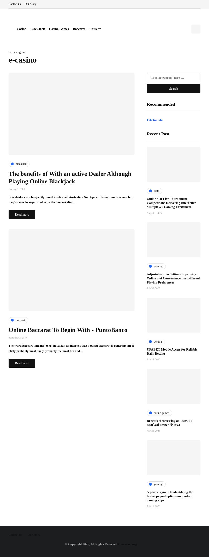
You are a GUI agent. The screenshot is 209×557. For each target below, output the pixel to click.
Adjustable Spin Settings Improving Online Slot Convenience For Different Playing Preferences (173, 278)
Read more (22, 214)
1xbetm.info (155, 120)
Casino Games (59, 29)
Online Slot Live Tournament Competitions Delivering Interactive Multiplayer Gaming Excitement (171, 203)
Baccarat (79, 29)
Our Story (30, 4)
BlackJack (37, 29)
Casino (21, 29)
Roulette (95, 29)
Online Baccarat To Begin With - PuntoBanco (68, 329)
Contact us (15, 4)
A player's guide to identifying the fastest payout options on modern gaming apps (170, 496)
